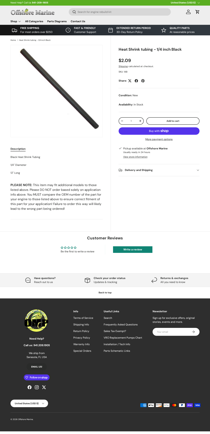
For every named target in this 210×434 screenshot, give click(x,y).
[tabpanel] (56, 165)
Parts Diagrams (57, 21)
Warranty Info (81, 344)
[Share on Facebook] (136, 80)
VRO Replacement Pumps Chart (123, 337)
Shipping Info (81, 324)
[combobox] (120, 12)
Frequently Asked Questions (121, 324)
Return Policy (81, 331)
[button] (197, 11)
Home (13, 40)
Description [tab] (18, 149)
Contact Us (78, 21)
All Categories (34, 21)
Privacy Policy (81, 337)
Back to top (105, 292)
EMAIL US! (36, 366)
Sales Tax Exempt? (115, 331)
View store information (135, 156)
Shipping (123, 66)
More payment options (159, 139)
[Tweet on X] (129, 80)
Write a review (132, 249)
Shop (13, 21)
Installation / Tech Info (117, 344)
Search (108, 318)
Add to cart (173, 120)
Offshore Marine (25, 419)
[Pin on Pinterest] (143, 80)
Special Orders (82, 351)
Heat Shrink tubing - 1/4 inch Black (35, 40)
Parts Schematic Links (117, 351)
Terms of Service (83, 318)
